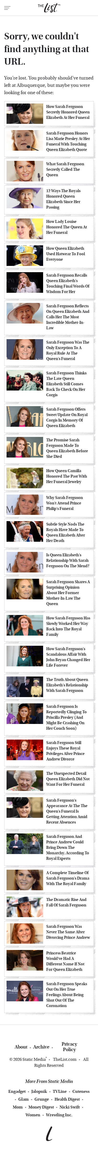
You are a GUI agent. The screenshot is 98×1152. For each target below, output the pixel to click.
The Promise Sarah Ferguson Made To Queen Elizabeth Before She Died (67, 448)
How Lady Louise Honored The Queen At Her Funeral (66, 227)
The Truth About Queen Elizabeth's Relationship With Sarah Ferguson (67, 685)
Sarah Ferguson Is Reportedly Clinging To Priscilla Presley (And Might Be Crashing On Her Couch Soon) (66, 717)
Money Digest (41, 1107)
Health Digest (67, 1099)
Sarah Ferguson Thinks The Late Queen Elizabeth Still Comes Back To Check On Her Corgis (66, 384)
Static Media (34, 1059)
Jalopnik (39, 1091)
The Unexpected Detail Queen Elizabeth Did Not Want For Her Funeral (68, 779)
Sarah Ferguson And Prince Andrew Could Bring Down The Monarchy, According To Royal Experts (67, 847)
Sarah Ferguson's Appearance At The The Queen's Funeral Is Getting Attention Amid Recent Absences (67, 811)
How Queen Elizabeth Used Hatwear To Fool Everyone (65, 254)
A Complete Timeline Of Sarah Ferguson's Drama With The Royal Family (67, 878)
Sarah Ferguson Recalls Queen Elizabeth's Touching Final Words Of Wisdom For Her (67, 283)
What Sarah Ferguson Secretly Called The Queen (65, 169)
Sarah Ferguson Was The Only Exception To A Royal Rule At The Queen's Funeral (67, 350)
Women (33, 1114)
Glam (23, 1099)
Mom (18, 1107)
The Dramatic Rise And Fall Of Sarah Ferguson (66, 902)
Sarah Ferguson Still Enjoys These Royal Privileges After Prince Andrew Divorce (65, 750)
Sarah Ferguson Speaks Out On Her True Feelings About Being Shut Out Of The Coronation (66, 995)
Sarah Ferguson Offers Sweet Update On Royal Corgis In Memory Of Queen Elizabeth (67, 417)
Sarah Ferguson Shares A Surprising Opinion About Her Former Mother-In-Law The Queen (68, 593)
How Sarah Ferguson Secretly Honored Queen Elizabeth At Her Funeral (68, 112)
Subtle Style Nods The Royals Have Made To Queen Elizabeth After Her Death (65, 532)
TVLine (60, 1091)
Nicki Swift (70, 1107)
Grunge (41, 1099)
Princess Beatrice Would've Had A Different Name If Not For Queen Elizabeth (65, 961)
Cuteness (81, 1091)
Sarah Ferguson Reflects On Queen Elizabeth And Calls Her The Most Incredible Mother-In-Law (67, 317)
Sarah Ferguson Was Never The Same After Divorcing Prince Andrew (68, 932)
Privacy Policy (69, 1046)
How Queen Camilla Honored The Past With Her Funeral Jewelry (66, 476)
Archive (41, 1047)
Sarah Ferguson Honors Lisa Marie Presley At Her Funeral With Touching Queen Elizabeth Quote (68, 141)
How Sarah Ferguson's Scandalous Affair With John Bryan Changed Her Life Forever (68, 657)
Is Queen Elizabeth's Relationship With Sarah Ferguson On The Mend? (67, 560)
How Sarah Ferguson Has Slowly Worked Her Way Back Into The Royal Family (68, 626)
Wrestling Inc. (59, 1114)
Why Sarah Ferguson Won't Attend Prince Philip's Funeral (64, 503)
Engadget (17, 1091)
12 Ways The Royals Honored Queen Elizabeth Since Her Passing (63, 199)
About (21, 1047)
